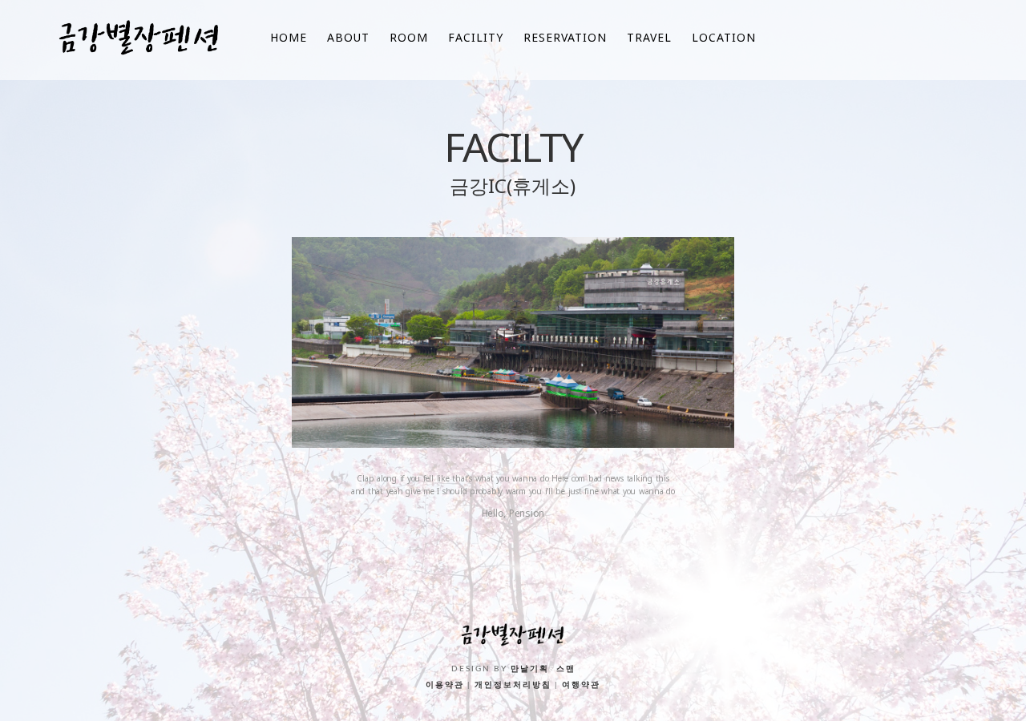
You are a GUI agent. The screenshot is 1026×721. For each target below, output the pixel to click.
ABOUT (348, 37)
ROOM (409, 37)
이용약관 (445, 685)
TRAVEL (649, 37)
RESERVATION (565, 37)
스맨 (566, 669)
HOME (288, 37)
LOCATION (724, 37)
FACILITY (475, 37)
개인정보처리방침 (513, 685)
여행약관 (581, 685)
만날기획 (530, 669)
